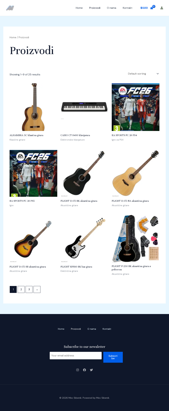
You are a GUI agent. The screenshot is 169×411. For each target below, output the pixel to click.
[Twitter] (91, 369)
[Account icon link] (161, 7)
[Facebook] (84, 369)
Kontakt (127, 8)
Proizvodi (94, 8)
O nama (111, 8)
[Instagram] (77, 369)
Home (79, 8)
